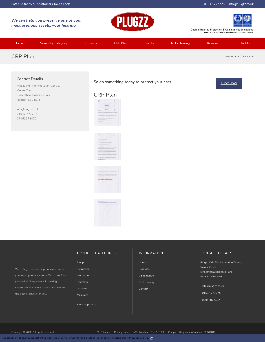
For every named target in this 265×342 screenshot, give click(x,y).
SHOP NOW (229, 83)
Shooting (82, 282)
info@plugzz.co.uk (241, 4)
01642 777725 (214, 4)
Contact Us (243, 43)
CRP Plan (120, 43)
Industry (82, 288)
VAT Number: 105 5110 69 (149, 332)
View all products (87, 304)
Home (18, 43)
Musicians (82, 295)
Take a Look (62, 4)
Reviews (212, 43)
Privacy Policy (122, 332)
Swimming (83, 269)
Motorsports (84, 275)
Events (149, 43)
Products (91, 43)
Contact (143, 289)
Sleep (80, 262)
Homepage (232, 56)
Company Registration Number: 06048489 (191, 332)
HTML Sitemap (102, 332)
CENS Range (146, 275)
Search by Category (53, 43)
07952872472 (27, 119)
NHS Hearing (180, 43)
